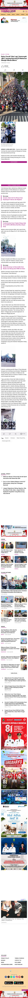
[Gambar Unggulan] (14, 97)
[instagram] (17, 977)
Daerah (6, 438)
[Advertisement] (14, 37)
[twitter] (8, 977)
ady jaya (6, 66)
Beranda (2, 54)
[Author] (2, 66)
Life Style (7, 54)
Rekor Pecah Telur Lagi (22, 438)
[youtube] (19, 977)
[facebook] (6, 977)
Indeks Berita (14, 673)
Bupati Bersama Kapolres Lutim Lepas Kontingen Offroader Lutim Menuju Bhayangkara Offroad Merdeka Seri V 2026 (21, 621)
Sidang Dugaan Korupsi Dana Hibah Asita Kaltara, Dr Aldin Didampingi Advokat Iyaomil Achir (15, 687)
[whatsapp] (11, 977)
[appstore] (9, 982)
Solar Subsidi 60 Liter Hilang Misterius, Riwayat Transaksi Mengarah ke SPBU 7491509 (20, 552)
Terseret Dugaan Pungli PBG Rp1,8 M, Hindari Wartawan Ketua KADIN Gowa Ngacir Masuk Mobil (21, 567)
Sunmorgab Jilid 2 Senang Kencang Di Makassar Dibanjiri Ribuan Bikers (7, 440)
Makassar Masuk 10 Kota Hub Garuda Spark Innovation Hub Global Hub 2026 (15, 477)
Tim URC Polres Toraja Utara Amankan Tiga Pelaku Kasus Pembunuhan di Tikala (7, 552)
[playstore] (18, 982)
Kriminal (13, 438)
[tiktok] (22, 977)
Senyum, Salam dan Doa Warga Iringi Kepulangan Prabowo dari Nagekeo (10, 657)
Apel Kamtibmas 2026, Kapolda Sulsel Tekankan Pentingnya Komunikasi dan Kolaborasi (14, 591)
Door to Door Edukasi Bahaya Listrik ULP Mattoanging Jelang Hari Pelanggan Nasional (14, 483)
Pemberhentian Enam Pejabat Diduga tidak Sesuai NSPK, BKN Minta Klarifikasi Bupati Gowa (14, 224)
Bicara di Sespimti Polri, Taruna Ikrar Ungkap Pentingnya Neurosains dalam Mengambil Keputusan (7, 606)
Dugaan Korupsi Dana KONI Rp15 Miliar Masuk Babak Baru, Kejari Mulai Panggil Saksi (15, 712)
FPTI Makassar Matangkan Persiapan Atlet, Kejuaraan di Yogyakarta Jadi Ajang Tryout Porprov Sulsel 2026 (6, 621)
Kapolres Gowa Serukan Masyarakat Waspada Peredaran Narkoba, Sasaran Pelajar (7, 566)
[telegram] (14, 977)
